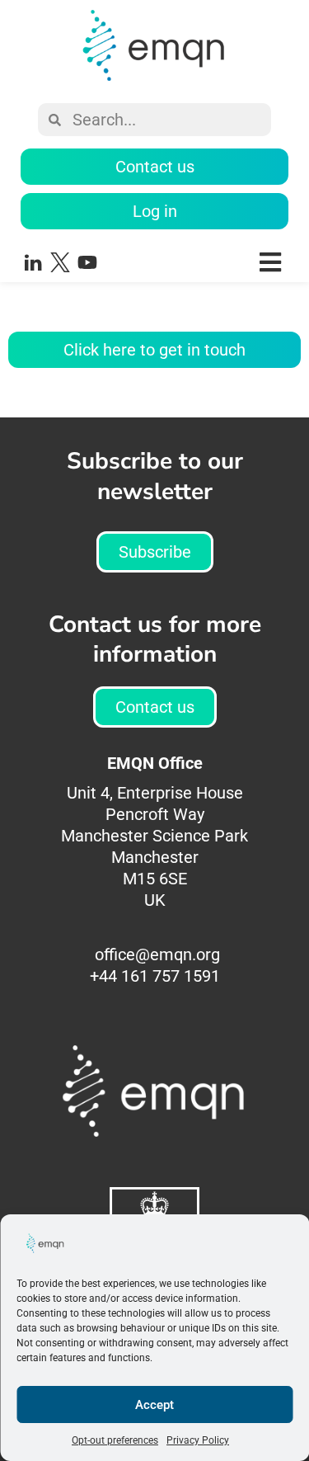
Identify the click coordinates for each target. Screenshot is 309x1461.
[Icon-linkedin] (33, 262)
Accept (154, 1404)
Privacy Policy (197, 1440)
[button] (206, 262)
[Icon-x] (60, 262)
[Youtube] (87, 262)
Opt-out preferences (115, 1440)
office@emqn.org (157, 954)
